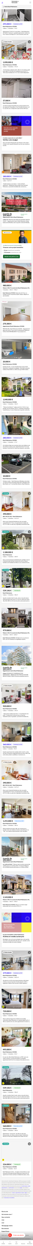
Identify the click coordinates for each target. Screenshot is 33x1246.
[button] (13, 19)
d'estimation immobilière (9, 1197)
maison (13, 1192)
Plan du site (5, 1211)
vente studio (11, 1187)
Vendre (9, 1243)
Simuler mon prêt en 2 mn (11, 256)
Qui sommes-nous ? (7, 1214)
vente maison (24, 1186)
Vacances (23, 1243)
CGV (3, 1223)
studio (22, 1192)
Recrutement (5, 1228)
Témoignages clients (7, 1225)
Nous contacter (6, 1217)
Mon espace (29, 1243)
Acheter (3, 1243)
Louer (16, 1243)
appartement (18, 1192)
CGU (3, 1220)
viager (21, 1187)
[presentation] (3, 11)
